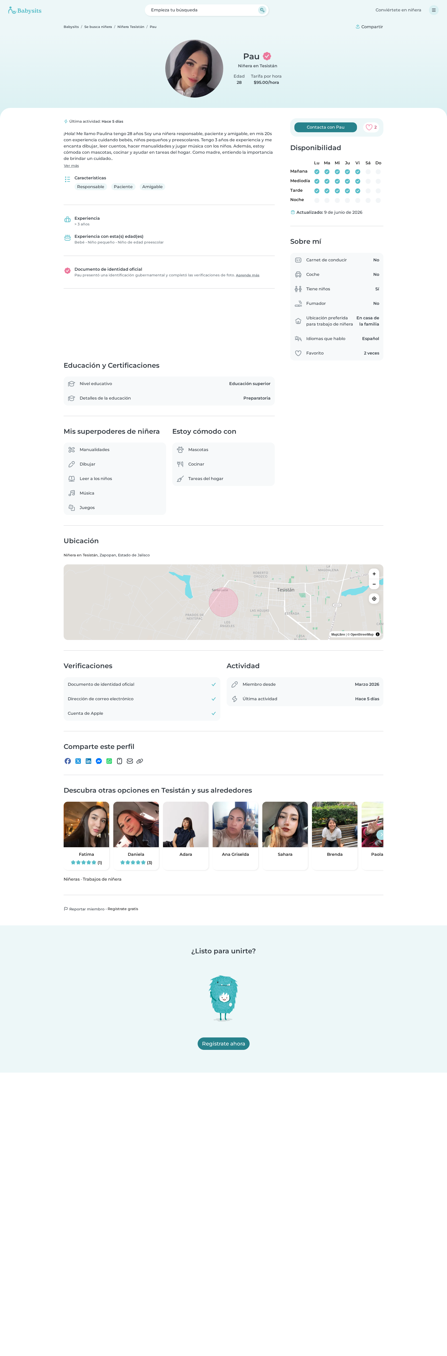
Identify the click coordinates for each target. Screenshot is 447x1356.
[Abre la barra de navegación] (434, 10)
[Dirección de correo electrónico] (130, 761)
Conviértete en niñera (398, 10)
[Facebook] (68, 761)
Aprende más (247, 275)
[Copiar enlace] (139, 761)
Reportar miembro (86, 909)
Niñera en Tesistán (257, 65)
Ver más (71, 165)
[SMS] (119, 761)
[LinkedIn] (88, 761)
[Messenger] (99, 761)
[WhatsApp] (109, 761)
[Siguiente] (381, 835)
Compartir (371, 26)
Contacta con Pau (326, 127)
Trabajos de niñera (102, 879)
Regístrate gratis (123, 909)
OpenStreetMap (362, 634)
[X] (78, 761)
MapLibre (338, 634)
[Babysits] (24, 10)
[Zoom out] (374, 584)
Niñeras (72, 879)
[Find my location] (374, 599)
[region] (223, 602)
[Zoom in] (374, 574)
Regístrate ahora (223, 1044)
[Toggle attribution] (378, 634)
